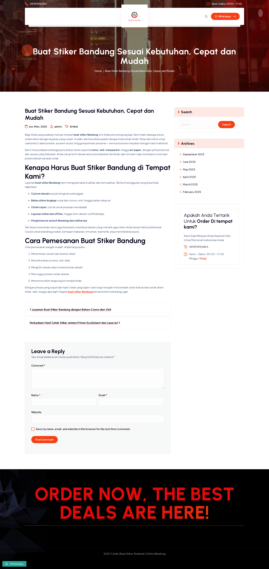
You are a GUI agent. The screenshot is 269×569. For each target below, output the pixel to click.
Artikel (74, 126)
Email (103, 395)
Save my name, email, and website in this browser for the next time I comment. (83, 429)
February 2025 (192, 191)
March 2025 (190, 184)
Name (35, 395)
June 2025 (189, 161)
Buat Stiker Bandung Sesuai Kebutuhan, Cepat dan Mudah (140, 70)
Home (98, 70)
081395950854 (38, 3)
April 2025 (189, 176)
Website (36, 412)
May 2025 (189, 169)
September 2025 (193, 154)
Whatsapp (224, 16)
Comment (38, 365)
